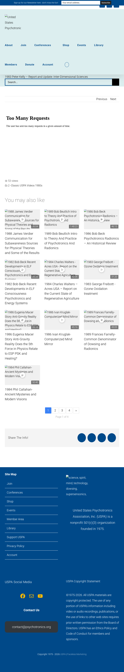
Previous (101, 99)
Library (11, 528)
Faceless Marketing (77, 654)
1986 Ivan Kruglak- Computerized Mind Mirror (58, 339)
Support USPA (16, 537)
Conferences (15, 492)
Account (12, 555)
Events (11, 510)
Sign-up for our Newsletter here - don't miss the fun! (36, 3)
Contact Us (31, 610)
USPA (63, 654)
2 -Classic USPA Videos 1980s (25, 185)
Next (113, 99)
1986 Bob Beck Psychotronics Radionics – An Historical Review (101, 238)
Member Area (15, 519)
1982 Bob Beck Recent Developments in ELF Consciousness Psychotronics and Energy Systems (20, 293)
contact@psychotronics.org (31, 627)
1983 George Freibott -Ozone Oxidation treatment (99, 289)
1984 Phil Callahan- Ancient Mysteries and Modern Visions (20, 394)
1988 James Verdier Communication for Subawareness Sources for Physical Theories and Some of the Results (22, 243)
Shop (10, 501)
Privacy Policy (15, 546)
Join (9, 483)
